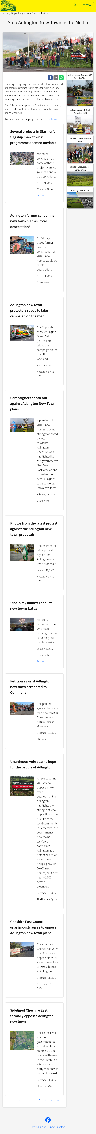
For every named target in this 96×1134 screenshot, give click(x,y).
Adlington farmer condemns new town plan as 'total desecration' (32, 221)
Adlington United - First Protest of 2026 (80, 112)
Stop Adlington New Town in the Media (31, 13)
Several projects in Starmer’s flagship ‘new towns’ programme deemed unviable (33, 137)
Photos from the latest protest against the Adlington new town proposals (33, 529)
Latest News (50, 119)
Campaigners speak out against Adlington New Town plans (32, 403)
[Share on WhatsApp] (61, 77)
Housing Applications (80, 190)
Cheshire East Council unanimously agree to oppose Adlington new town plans (33, 927)
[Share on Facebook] (50, 77)
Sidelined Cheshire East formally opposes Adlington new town (32, 1016)
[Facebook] (48, 1120)
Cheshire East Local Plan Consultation (80, 168)
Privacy (51, 1127)
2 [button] (39, 1100)
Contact (61, 1127)
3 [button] (45, 1100)
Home (5, 13)
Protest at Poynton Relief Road (80, 140)
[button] (20, 1100)
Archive (40, 195)
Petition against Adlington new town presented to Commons (31, 687)
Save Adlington (38, 1127)
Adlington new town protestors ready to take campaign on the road (29, 310)
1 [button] (33, 1100)
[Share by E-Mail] (56, 77)
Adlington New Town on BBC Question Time (80, 77)
